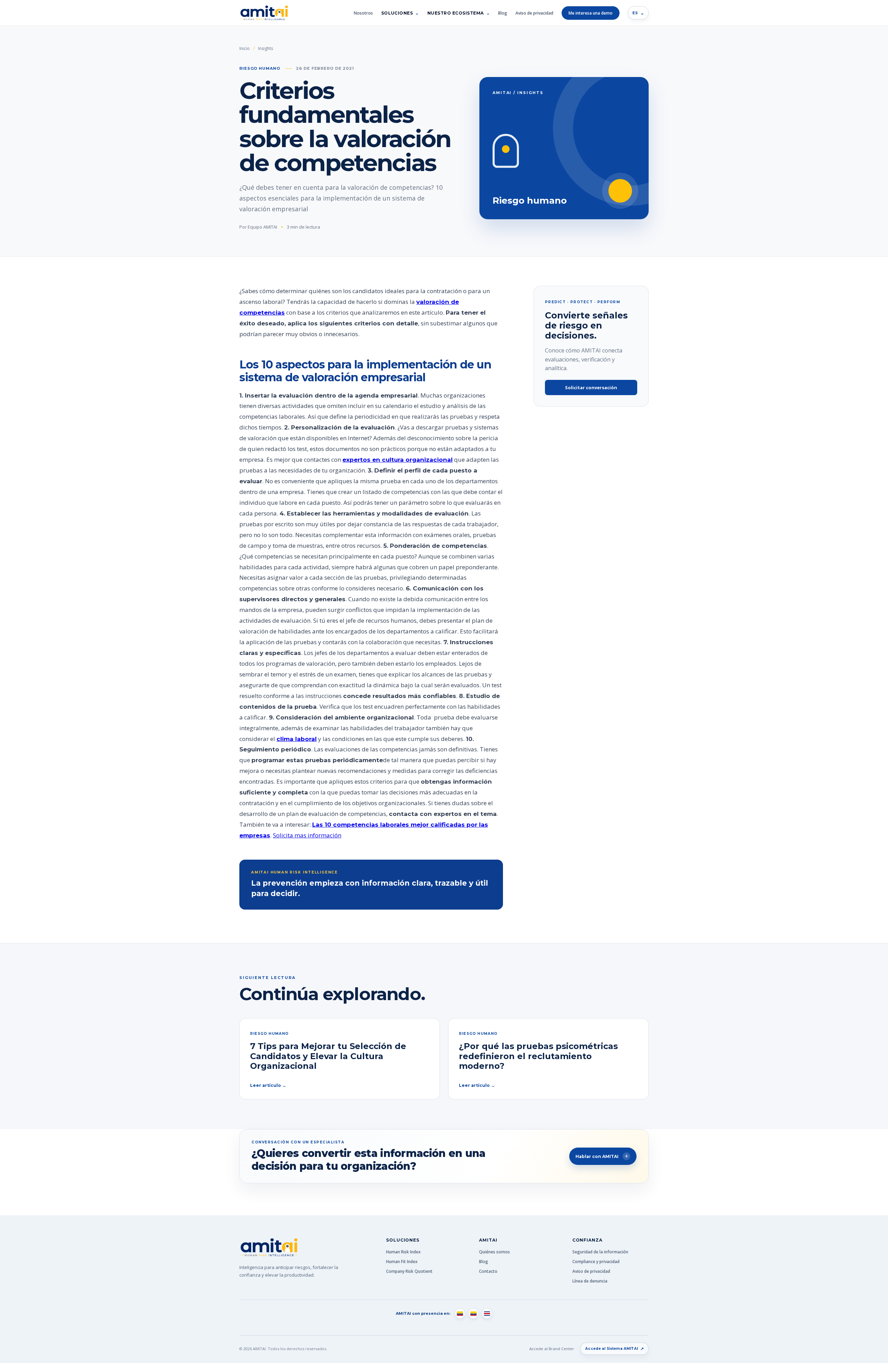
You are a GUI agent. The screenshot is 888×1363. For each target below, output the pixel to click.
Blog (502, 13)
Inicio (244, 48)
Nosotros (363, 13)
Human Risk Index (403, 1252)
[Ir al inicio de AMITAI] (264, 13)
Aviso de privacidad (534, 13)
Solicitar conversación (591, 387)
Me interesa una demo (591, 13)
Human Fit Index (402, 1261)
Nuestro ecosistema (455, 13)
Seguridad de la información (600, 1252)
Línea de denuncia (589, 1281)
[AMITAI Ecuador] (473, 1313)
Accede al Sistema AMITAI (614, 1348)
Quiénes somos (494, 1252)
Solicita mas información (307, 835)
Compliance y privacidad (596, 1261)
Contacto (488, 1271)
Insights (265, 48)
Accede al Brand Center (551, 1348)
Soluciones (397, 13)
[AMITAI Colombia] (460, 1313)
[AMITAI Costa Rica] (487, 1313)
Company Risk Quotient (409, 1271)
